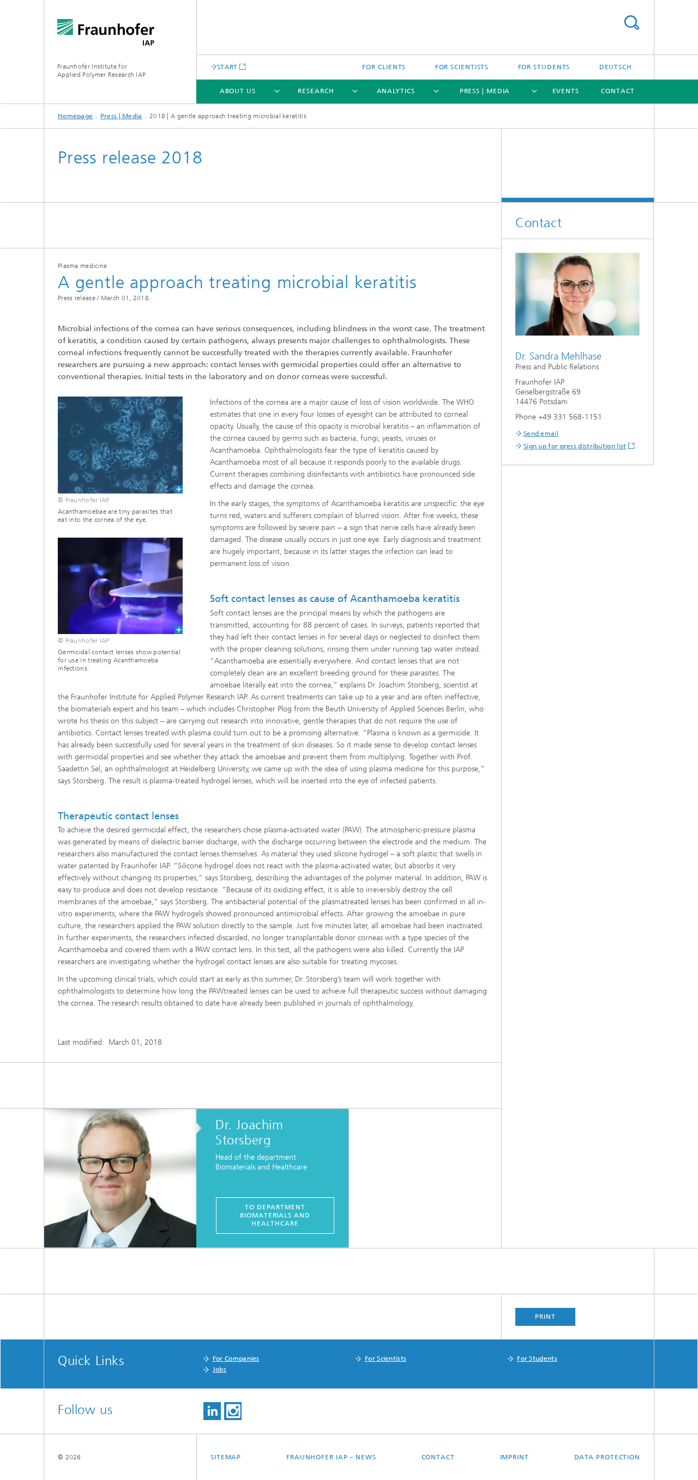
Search (631, 23)
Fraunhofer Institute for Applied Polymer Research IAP (101, 70)
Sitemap (225, 1457)
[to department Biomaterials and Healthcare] (125, 1178)
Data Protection (607, 1457)
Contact (617, 91)
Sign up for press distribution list (575, 446)
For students (544, 67)
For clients (384, 67)
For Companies (236, 1358)
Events (565, 91)
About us (238, 91)
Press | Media (485, 91)
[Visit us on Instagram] (233, 1411)
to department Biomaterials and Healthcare (275, 1215)
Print (545, 1316)
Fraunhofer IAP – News (331, 1457)
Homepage (75, 116)
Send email (541, 433)
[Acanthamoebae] (113, 445)
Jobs (219, 1369)
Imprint (514, 1457)
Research (316, 91)
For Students (537, 1358)
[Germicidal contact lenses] (113, 586)
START (227, 66)
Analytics (396, 91)
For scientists (462, 67)
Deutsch (615, 67)
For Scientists (385, 1358)
